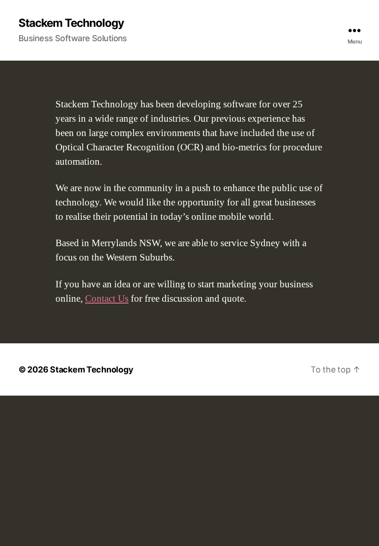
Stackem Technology (71, 23)
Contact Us (106, 298)
